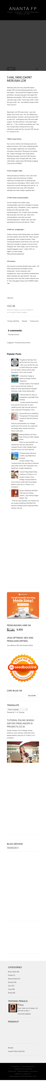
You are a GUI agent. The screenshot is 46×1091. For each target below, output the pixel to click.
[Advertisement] (23, 43)
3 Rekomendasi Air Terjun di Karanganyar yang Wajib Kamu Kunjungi (29, 397)
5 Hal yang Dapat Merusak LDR (19, 79)
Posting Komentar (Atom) (22, 342)
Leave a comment (21, 312)
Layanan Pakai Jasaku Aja (16, 1051)
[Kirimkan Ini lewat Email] (8, 306)
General (16, 310)
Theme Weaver (23, 1071)
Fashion (10, 975)
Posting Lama (34, 321)
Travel (10, 989)
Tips (21, 310)
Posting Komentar (13, 334)
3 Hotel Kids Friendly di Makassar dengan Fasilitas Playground (27, 378)
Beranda (24, 321)
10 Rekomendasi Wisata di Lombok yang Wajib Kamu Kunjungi (27, 455)
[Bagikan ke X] (12, 306)
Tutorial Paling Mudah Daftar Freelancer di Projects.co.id (20, 723)
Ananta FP (23, 8)
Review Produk (12, 979)
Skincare (10, 982)
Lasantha (26, 1074)
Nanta (14, 312)
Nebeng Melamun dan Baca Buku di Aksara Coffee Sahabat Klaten (29, 437)
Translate (21, 712)
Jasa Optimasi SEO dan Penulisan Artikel (20, 645)
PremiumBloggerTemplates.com (23, 1076)
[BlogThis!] (10, 306)
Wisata (10, 993)
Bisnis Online (12, 972)
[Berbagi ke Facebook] (14, 306)
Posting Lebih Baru (13, 321)
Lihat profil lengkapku (24, 1014)
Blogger (28, 1069)
